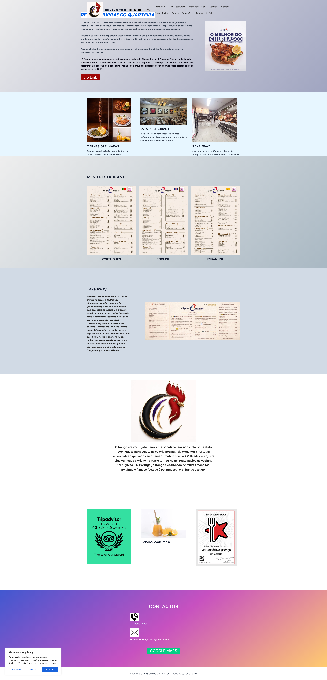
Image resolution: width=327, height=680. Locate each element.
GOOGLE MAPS (163, 650)
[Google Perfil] (143, 10)
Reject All (33, 669)
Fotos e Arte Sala (204, 13)
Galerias (213, 6)
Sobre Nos (159, 6)
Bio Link (90, 77)
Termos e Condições (182, 13)
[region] (33, 661)
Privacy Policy (161, 13)
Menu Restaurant (177, 6)
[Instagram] (130, 10)
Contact (225, 6)
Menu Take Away (197, 6)
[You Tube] (139, 10)
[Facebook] (134, 10)
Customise (16, 669)
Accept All (50, 669)
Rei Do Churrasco (115, 9)
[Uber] (148, 10)
